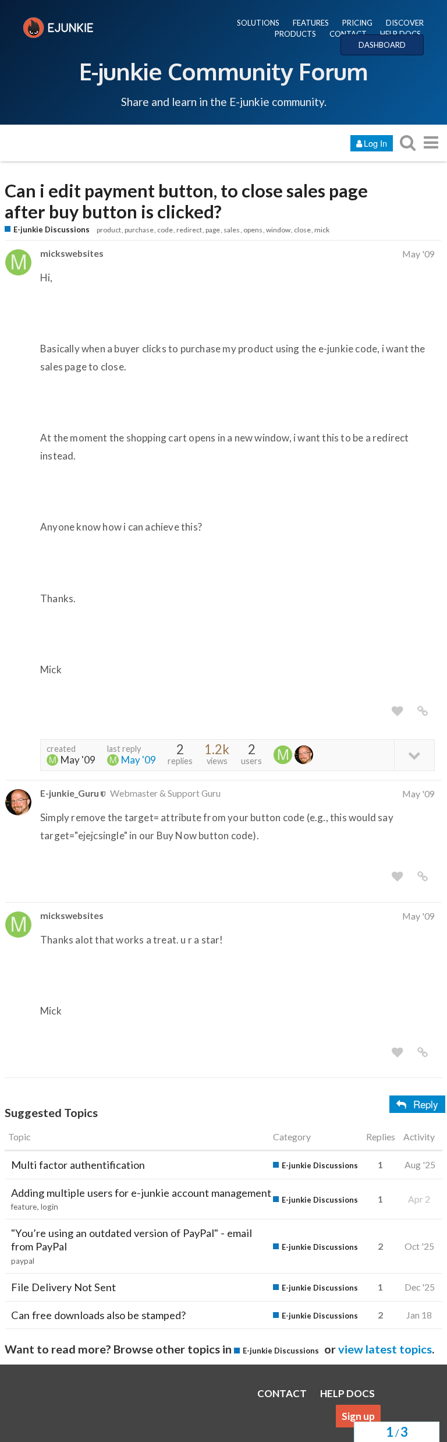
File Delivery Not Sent (63, 1287)
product (109, 229)
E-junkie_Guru (69, 792)
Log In (375, 143)
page (212, 229)
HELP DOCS (400, 33)
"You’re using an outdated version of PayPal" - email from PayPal (131, 1240)
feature (24, 1206)
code (165, 229)
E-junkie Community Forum (223, 71)
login (49, 1206)
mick (321, 229)
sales (232, 229)
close (302, 229)
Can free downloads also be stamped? (98, 1315)
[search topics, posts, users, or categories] (407, 142)
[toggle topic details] (414, 754)
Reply (425, 1104)
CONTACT (348, 33)
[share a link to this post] (422, 711)
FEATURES (311, 22)
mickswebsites (72, 253)
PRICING (357, 22)
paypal (22, 1261)
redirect (189, 229)
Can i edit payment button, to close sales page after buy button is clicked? (186, 201)
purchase (139, 229)
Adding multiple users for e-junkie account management (141, 1192)
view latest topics (385, 1349)
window (278, 229)
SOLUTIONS (258, 22)
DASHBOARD (382, 45)
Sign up (358, 1416)
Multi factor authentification (78, 1164)
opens (252, 229)
